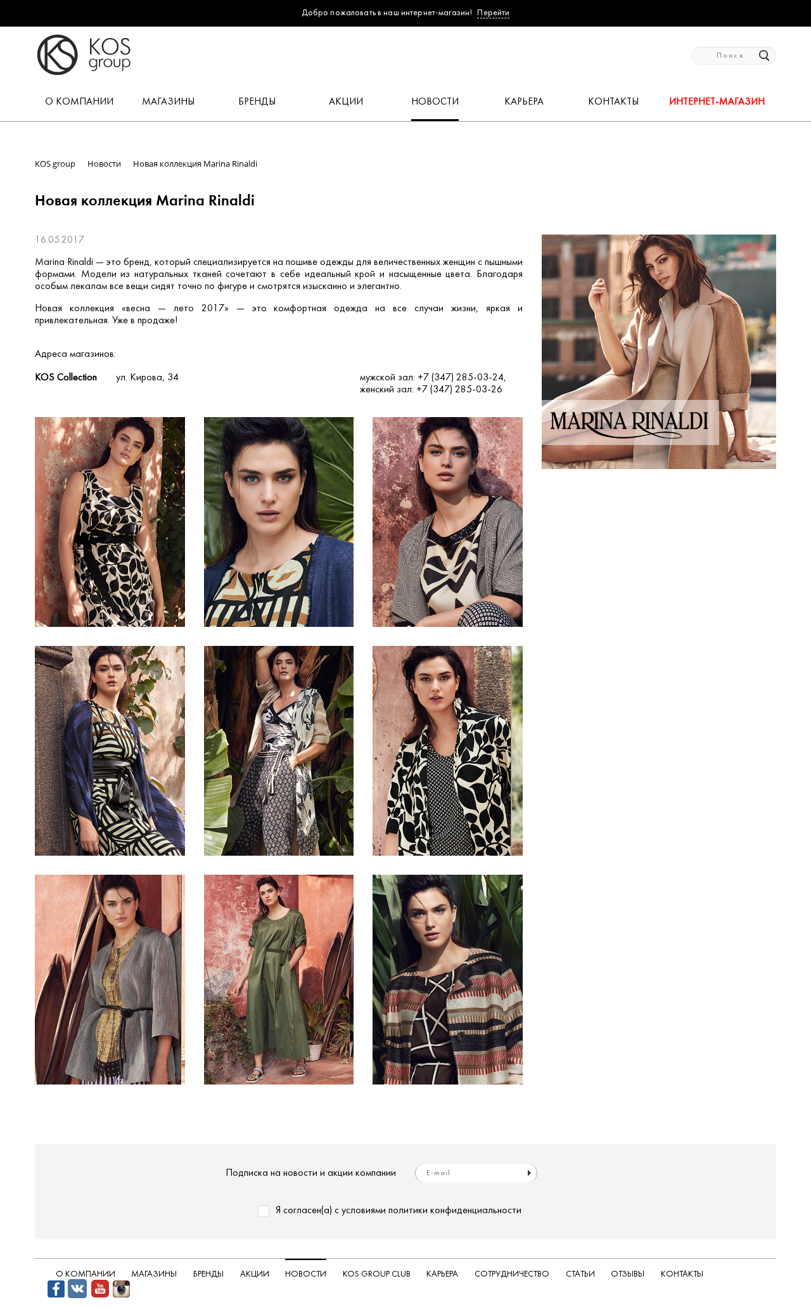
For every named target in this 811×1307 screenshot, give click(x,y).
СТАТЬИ (580, 1274)
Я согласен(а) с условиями (398, 1211)
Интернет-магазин (717, 102)
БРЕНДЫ (257, 102)
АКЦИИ (346, 102)
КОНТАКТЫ (613, 102)
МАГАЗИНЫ (168, 102)
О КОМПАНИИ (79, 102)
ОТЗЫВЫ (627, 1274)
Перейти (493, 13)
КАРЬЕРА (524, 102)
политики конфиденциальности (454, 1211)
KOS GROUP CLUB (377, 1274)
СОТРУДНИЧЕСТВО (512, 1274)
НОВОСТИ (435, 102)
